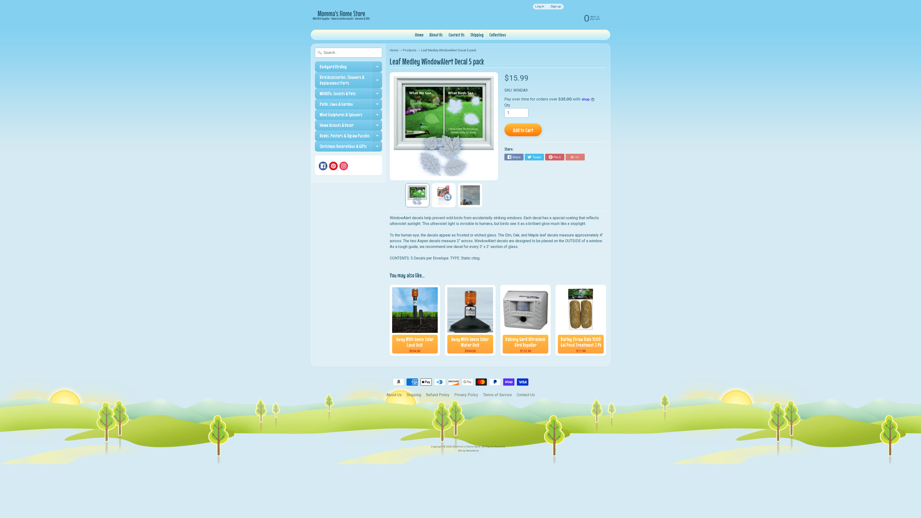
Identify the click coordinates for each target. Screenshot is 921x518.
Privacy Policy (466, 395)
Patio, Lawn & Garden (351, 105)
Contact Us (457, 34)
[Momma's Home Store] (341, 15)
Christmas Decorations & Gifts (351, 147)
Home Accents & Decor (351, 126)
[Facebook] (323, 166)
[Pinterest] (333, 166)
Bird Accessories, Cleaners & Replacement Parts (351, 80)
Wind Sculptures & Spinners (351, 116)
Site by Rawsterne (468, 450)
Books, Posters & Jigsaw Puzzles (351, 137)
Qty (507, 105)
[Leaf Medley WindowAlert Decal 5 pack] (417, 195)
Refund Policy (437, 395)
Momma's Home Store (466, 446)
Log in (539, 6)
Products (409, 50)
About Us (436, 34)
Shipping (477, 34)
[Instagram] (343, 166)
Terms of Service (497, 395)
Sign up (556, 6)
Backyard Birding (351, 68)
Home (419, 34)
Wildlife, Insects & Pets (351, 95)
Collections (497, 34)
